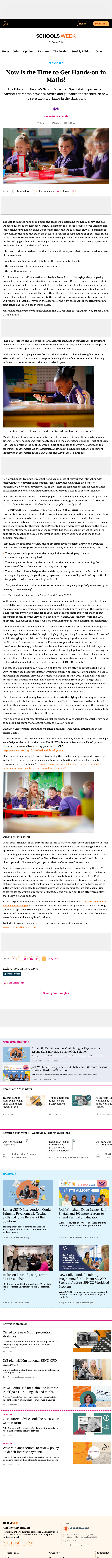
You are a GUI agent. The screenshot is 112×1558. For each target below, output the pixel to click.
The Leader (60, 51)
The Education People (94, 901)
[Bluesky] (17, 1543)
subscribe (101, 23)
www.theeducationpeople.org (20, 927)
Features (43, 51)
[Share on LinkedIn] (31, 958)
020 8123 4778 (73, 1541)
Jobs (16, 51)
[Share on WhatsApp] (12, 958)
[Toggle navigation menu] (5, 23)
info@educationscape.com (77, 1545)
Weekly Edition (81, 51)
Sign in (82, 23)
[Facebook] (11, 1543)
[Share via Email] (37, 958)
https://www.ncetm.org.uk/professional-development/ (34, 750)
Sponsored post (12, 974)
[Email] (30, 1543)
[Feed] (5, 1543)
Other (99, 51)
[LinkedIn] (24, 1543)
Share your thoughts (56, 993)
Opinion (28, 51)
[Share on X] (25, 958)
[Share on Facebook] (18, 958)
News (5, 51)
